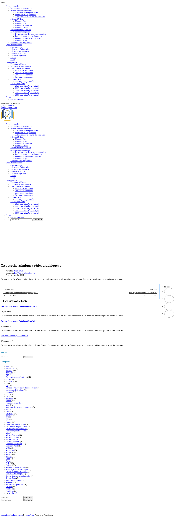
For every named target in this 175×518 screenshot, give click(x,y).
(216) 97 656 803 (7, 105)
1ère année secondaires (23, 77)
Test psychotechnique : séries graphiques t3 (20, 293)
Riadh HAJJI (18, 271)
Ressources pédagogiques (20, 68)
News (8, 454)
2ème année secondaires (24, 75)
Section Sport (11, 478)
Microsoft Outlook (13, 442)
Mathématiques (16, 47)
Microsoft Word (12, 446)
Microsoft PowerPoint (23, 25)
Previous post (8, 289)
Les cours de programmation (21, 8)
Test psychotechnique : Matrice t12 (143, 293)
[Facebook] (169, 291)
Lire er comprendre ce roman (17, 431)
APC (8, 375)
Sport (12, 60)
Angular (9, 373)
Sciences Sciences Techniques (17, 469)
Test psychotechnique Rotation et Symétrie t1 (19, 321)
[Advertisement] (87, 245)
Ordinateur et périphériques (25, 15)
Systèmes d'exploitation (14, 484)
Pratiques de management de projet (28, 38)
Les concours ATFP (17, 84)
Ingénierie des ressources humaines (28, 36)
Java (7, 411)
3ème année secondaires (24, 73)
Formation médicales (18, 64)
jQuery (8, 416)
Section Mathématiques (14, 474)
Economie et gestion (18, 55)
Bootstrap (9, 381)
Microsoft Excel (21, 21)
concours (9, 392)
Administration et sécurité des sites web (30, 17)
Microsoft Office (16, 19)
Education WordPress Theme (12, 515)
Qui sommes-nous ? (17, 99)
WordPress (10, 491)
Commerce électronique (15, 390)
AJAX (8, 366)
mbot (8, 433)
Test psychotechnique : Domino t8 (14, 336)
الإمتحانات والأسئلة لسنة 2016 (27, 95)
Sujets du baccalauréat (14, 45)
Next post (153, 289)
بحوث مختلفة (15, 79)
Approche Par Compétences (21, 43)
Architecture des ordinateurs (21, 10)
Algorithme (10, 368)
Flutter (8, 401)
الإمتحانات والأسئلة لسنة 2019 (27, 88)
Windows (9, 489)
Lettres (13, 58)
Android (9, 371)
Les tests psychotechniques (20, 66)
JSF (7, 418)
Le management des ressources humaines (30, 34)
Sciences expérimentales (19, 51)
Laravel (8, 422)
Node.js (9, 457)
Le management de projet (20, 32)
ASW (8, 379)
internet (8, 409)
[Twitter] (169, 299)
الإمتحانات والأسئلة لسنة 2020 (27, 86)
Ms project (10, 450)
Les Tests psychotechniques (24, 273)
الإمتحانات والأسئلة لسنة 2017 (27, 93)
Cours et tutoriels (12, 6)
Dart (7, 396)
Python (8, 465)
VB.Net (9, 487)
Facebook (9, 399)
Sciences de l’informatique (20, 49)
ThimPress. (30, 515)
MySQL (9, 452)
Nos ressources (11, 62)
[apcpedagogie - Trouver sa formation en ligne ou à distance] (7, 120)
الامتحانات (13, 493)
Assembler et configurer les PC (27, 12)
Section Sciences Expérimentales (18, 476)
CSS (7, 394)
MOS (8, 448)
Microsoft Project (21, 23)
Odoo (8, 459)
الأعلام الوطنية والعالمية (24, 81)
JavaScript (9, 414)
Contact (9, 97)
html (7, 405)
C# (7, 386)
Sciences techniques (17, 53)
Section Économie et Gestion (17, 472)
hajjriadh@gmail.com (9, 108)
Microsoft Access (21, 28)
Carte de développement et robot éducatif (21, 388)
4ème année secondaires (24, 70)
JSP (7, 420)
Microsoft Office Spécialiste (20, 30)
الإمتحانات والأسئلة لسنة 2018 (27, 90)
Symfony (9, 482)
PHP (7, 463)
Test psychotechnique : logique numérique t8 (19, 306)
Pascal (8, 461)
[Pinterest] (169, 306)
